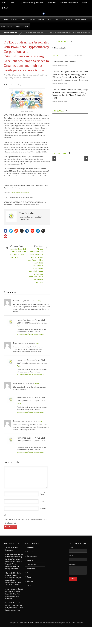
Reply (39, 301)
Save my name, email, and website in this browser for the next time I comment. (26, 521)
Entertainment (37, 20)
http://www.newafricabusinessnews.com (30, 334)
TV (19, 3)
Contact (84, 3)
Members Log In (60, 48)
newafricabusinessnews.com (20, 193)
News (6, 20)
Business (15, 20)
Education (30, 552)
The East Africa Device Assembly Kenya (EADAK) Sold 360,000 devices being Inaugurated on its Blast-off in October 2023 (13, 579)
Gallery (19, 26)
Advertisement (28, 3)
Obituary (30, 581)
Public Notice (52, 3)
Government (67, 20)
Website (43, 509)
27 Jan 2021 (16, 75)
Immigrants (80, 20)
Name (42, 494)
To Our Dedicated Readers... (64, 62)
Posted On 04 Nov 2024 (60, 65)
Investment (6, 26)
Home (4, 3)
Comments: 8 (25, 78)
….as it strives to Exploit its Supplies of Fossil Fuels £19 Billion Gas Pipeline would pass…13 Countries (14, 594)
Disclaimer (39, 3)
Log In (6, 8)
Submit (73, 579)
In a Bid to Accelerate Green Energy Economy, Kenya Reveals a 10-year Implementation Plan (14, 606)
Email (42, 501)
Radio (12, 3)
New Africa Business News (69, 3)
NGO (27, 26)
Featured (30, 560)
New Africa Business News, (29, 622)
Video (24, 20)
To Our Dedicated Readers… (35, 32)
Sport (49, 20)
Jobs (56, 20)
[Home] (1, 18)
